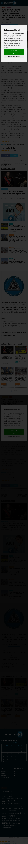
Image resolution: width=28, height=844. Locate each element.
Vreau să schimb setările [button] (14, 56)
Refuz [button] (14, 53)
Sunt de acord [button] (14, 50)
